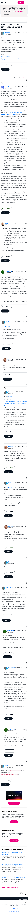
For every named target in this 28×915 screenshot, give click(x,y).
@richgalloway (6, 326)
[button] (26, 21)
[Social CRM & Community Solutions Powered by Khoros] (23, 893)
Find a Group (14, 840)
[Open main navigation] (26, 2)
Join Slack (14, 821)
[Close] (26, 902)
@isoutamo (11, 396)
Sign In (20, 2)
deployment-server (6, 57)
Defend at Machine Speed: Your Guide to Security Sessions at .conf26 (12, 865)
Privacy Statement (13, 908)
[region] (14, 907)
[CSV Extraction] (26, 77)
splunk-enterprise (20, 59)
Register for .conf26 (14, 803)
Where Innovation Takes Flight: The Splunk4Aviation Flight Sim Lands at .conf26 (13, 876)
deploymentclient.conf (7, 59)
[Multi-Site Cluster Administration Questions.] (23, 77)
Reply (5, 69)
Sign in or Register (17, 11)
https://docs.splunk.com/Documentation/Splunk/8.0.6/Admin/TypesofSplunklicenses (15, 403)
